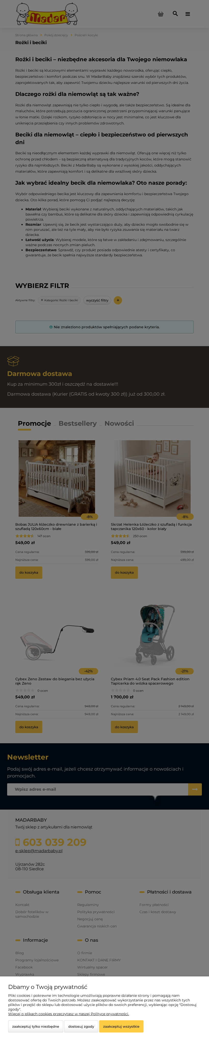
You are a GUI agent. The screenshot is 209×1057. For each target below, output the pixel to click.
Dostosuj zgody (81, 1026)
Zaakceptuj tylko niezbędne (35, 1026)
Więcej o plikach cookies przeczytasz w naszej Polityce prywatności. (68, 1014)
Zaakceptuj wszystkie (121, 1026)
